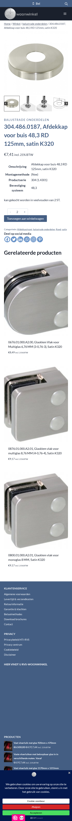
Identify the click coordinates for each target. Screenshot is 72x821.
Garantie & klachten (15, 609)
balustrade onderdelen (26, 120)
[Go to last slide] (6, 103)
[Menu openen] (65, 13)
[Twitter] (14, 239)
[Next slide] (66, 103)
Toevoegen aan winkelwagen (25, 218)
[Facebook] (7, 239)
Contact (8, 624)
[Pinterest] (40, 239)
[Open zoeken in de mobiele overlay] (66, 3)
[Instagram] (33, 239)
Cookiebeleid (11, 649)
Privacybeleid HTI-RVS (16, 639)
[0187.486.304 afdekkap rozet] (36, 63)
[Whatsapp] (27, 239)
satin (64, 229)
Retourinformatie (13, 604)
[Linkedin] (20, 239)
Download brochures (15, 619)
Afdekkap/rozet (24, 229)
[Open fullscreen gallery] (64, 91)
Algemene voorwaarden (17, 594)
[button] (12, 103)
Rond (58, 229)
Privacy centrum (13, 644)
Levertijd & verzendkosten (18, 599)
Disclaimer (10, 654)
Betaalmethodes (13, 614)
